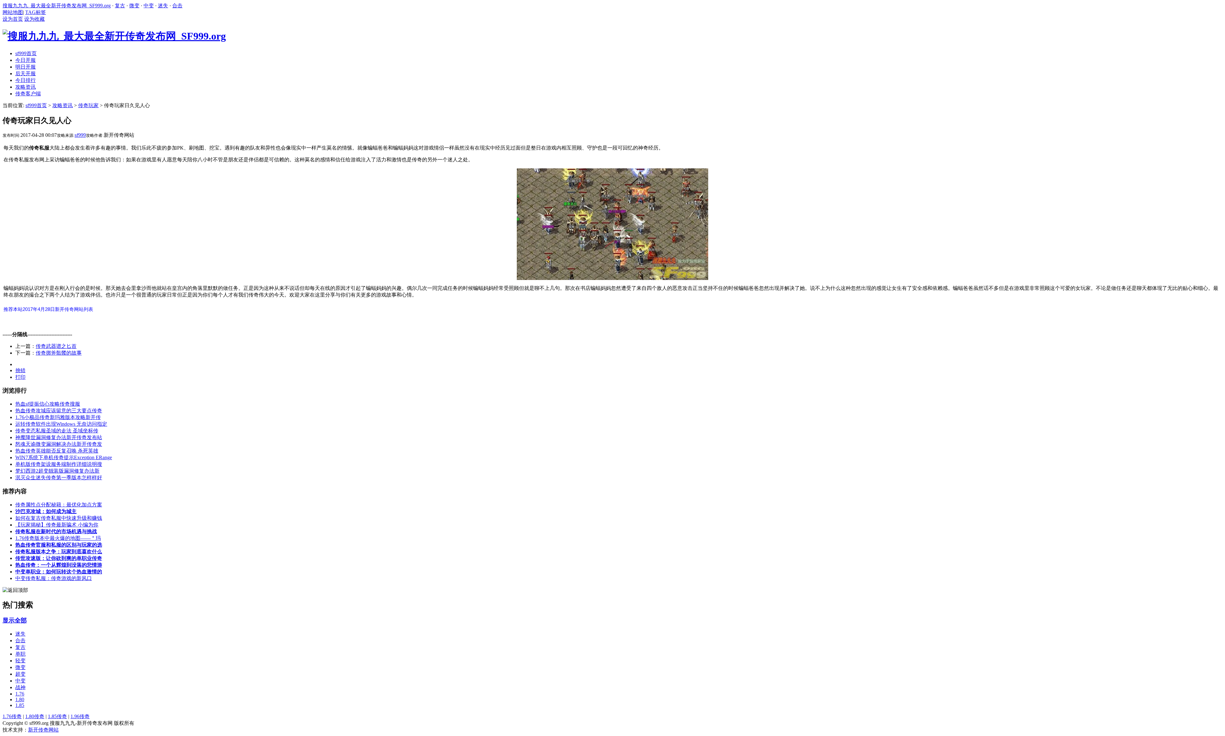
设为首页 (13, 19)
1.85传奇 (57, 716)
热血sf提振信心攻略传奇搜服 (47, 404)
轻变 (20, 660)
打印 (20, 377)
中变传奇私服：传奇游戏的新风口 (53, 578)
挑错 (20, 370)
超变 (20, 674)
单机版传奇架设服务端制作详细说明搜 (58, 464)
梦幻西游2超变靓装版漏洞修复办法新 (57, 471)
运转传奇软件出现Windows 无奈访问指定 (61, 424)
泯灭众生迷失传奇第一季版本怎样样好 (58, 477)
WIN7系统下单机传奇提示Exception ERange (63, 457)
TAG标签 (35, 12)
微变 (134, 5)
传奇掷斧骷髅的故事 (59, 353)
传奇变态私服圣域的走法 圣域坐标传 (56, 430)
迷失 (163, 5)
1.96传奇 (80, 716)
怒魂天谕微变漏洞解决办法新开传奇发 (58, 444)
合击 (177, 5)
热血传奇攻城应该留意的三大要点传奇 (58, 410)
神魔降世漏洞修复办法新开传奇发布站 (58, 437)
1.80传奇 (34, 716)
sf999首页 (36, 105)
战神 (20, 687)
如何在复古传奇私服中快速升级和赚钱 (58, 518)
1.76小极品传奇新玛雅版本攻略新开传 (58, 417)
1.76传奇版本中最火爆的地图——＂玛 (58, 538)
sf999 (80, 135)
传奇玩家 (88, 105)
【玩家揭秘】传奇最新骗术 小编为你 (56, 524)
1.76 (19, 693)
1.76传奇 (12, 716)
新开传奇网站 (43, 729)
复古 (120, 5)
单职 (20, 654)
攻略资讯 (62, 105)
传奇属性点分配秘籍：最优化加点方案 (58, 504)
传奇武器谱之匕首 (56, 346)
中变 (149, 5)
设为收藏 (34, 19)
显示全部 (15, 620)
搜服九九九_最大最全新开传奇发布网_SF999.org (57, 5)
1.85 (19, 705)
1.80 (19, 699)
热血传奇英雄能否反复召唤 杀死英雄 (56, 450)
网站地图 (13, 12)
